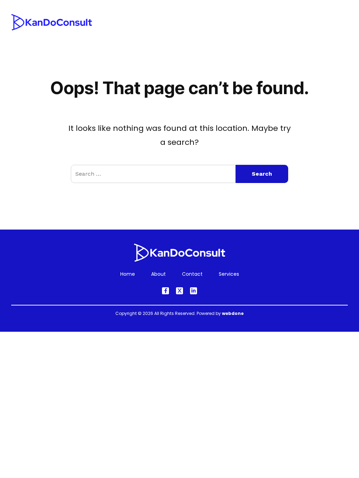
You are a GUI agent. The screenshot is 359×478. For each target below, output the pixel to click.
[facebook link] (165, 290)
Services (181, 32)
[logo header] (51, 27)
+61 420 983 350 (324, 18)
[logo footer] (179, 259)
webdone (233, 313)
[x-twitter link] (179, 290)
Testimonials (256, 32)
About (216, 32)
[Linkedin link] (193, 290)
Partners (300, 32)
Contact (337, 32)
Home (146, 32)
